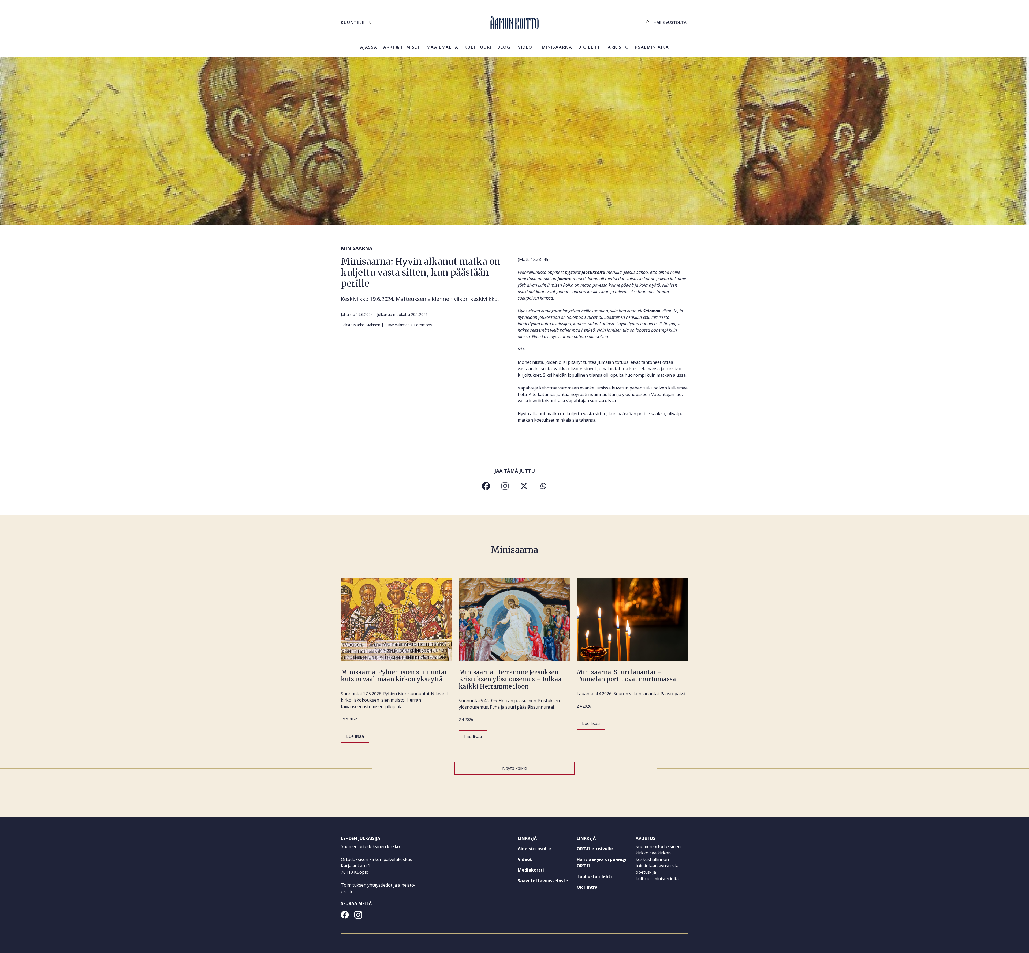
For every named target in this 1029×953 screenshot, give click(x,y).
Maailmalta (442, 47)
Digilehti (590, 47)
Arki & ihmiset (401, 47)
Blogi (504, 47)
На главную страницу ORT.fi (601, 863)
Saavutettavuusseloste (543, 881)
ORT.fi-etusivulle (603, 849)
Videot (527, 47)
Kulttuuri (477, 47)
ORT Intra (597, 888)
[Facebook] (485, 486)
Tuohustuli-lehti (603, 877)
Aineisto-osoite (534, 849)
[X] (524, 486)
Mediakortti (531, 870)
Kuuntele (352, 22)
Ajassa (369, 47)
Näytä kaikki (514, 768)
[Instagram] (504, 486)
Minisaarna (557, 47)
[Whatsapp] (543, 486)
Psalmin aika (652, 47)
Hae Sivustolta (670, 22)
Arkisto (618, 50)
